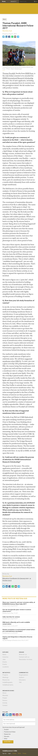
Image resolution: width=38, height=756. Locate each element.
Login (9, 753)
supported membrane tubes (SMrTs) (17, 359)
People (4, 698)
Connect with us (24, 657)
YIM (20, 682)
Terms (19, 753)
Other (5, 738)
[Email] (15, 37)
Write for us (23, 654)
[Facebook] (9, 37)
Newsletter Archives (25, 659)
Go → (35, 1)
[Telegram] (18, 37)
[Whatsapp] (12, 37)
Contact (4, 705)
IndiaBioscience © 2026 (9, 751)
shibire (24, 204)
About (4, 693)
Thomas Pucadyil (8, 73)
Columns (5, 657)
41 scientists (14, 83)
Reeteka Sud (7, 31)
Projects (5, 675)
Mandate (5, 695)
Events (4, 664)
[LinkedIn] (6, 37)
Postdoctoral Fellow (9, 732)
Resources (5, 680)
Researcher (7, 734)
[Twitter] (3, 37)
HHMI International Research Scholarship (17, 78)
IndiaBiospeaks (7, 682)
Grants (4, 662)
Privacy (24, 753)
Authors (21, 677)
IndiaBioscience (19, 8)
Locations (5, 667)
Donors (4, 700)
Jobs (4, 659)
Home (4, 1)
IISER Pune (29, 73)
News (4, 19)
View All (13, 1)
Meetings (5, 677)
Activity (4, 703)
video (28, 404)
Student (6, 729)
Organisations (23, 675)
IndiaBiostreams (7, 685)
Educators (22, 680)
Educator (6, 736)
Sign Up (4, 753)
